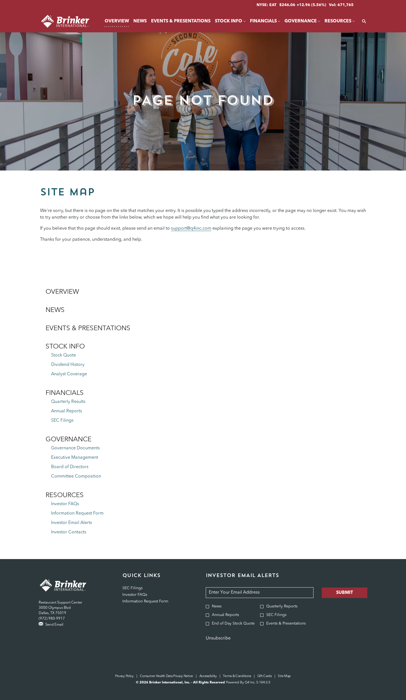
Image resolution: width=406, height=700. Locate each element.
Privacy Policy (124, 676)
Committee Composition (76, 476)
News (55, 310)
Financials (65, 393)
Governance (68, 439)
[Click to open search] (362, 21)
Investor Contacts (68, 532)
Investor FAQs (65, 504)
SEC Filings (62, 420)
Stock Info (65, 347)
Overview (62, 292)
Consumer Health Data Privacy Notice (166, 676)
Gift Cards (264, 676)
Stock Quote (63, 355)
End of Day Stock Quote (233, 623)
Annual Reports (66, 411)
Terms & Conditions (237, 676)
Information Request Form (77, 513)
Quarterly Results (68, 402)
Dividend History (68, 365)
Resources (65, 495)
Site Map (284, 676)
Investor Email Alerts (71, 523)
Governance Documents (75, 448)
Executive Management (74, 457)
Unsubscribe (218, 638)
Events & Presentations (88, 328)
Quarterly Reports (281, 606)
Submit (344, 593)
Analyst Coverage (69, 374)
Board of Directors (69, 467)
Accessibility (208, 676)
